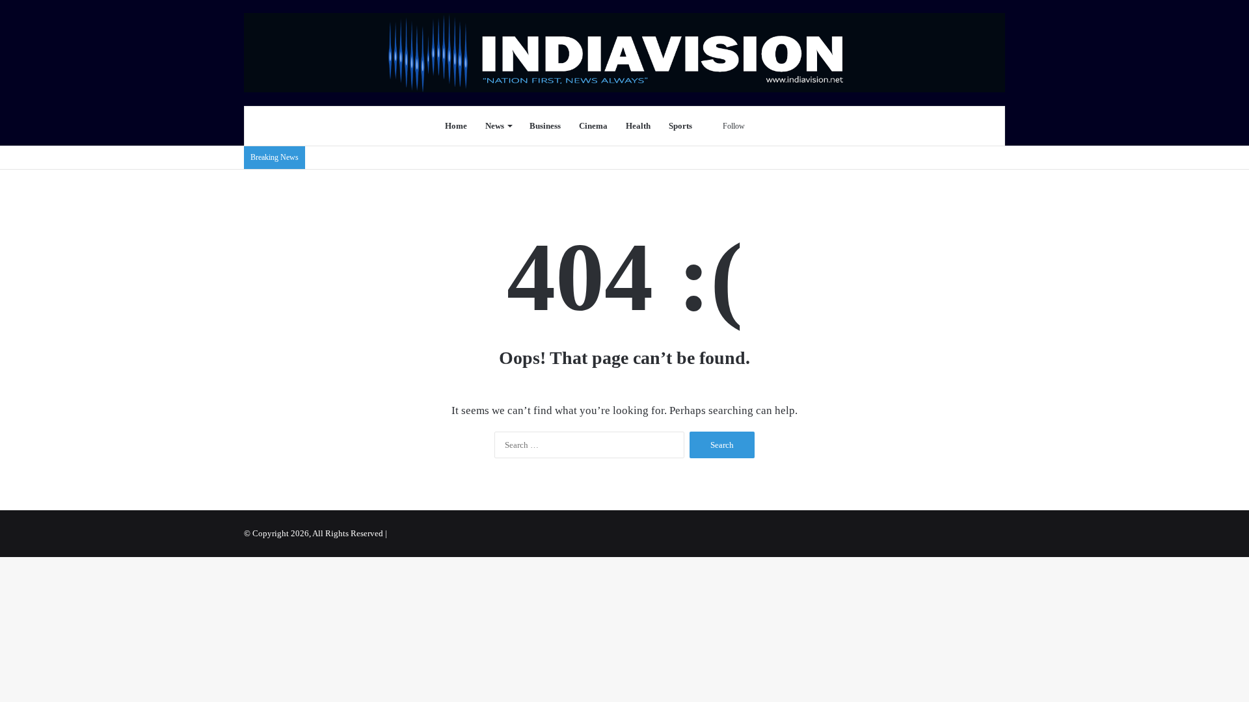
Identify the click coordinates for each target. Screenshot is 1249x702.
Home (456, 126)
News (494, 126)
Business (545, 126)
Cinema (593, 126)
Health (638, 126)
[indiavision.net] (624, 52)
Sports (680, 126)
